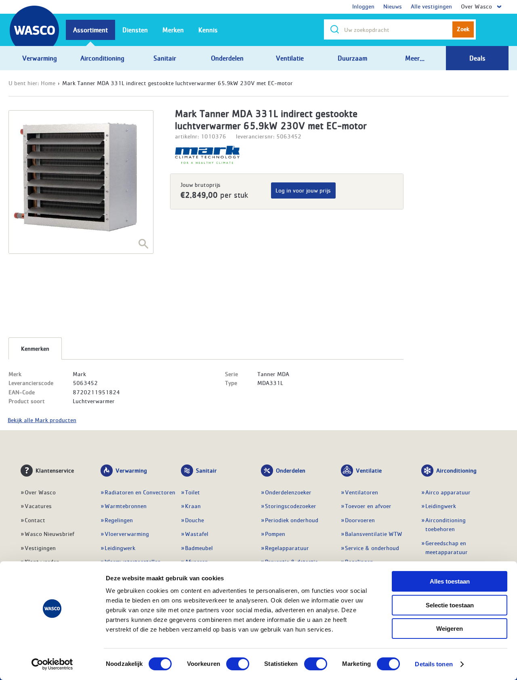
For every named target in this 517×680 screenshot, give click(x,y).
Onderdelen (290, 470)
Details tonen (433, 664)
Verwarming (131, 470)
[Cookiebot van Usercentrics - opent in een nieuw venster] (52, 664)
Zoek (463, 28)
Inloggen (363, 6)
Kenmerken (35, 348)
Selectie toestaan (450, 605)
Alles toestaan (450, 581)
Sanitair (206, 470)
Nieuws (392, 6)
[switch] (237, 663)
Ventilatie (369, 470)
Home (48, 82)
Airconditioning (456, 470)
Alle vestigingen (431, 6)
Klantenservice (55, 470)
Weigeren (449, 628)
